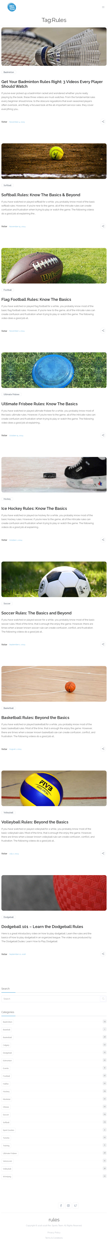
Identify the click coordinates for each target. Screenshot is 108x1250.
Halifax (6, 1084)
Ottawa (6, 1107)
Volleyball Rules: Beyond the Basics (34, 822)
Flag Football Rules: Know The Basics (36, 299)
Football (8, 290)
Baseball (6, 1030)
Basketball (9, 708)
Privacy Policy (54, 1232)
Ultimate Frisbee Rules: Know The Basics (39, 404)
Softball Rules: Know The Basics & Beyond (40, 195)
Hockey (7, 499)
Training (6, 1146)
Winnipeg (7, 1177)
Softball (7, 185)
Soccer (7, 603)
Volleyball (8, 812)
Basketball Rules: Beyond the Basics (35, 717)
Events (6, 1068)
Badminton (9, 72)
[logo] (11, 7)
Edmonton (7, 1061)
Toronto (6, 1138)
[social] (61, 1206)
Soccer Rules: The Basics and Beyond (36, 613)
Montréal (6, 1099)
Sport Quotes (8, 1130)
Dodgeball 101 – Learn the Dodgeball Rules (42, 926)
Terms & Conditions (54, 1238)
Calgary (6, 1045)
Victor (4, 122)
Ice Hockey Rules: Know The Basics (34, 508)
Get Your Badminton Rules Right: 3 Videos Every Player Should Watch (52, 84)
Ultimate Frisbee (11, 394)
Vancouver (7, 1161)
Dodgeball (9, 917)
